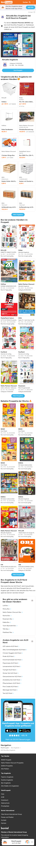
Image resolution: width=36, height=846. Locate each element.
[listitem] (9, 95)
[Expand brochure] (18, 44)
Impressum (4, 800)
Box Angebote (15, 748)
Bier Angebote (6, 783)
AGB (2, 797)
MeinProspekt (5, 748)
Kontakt (3, 820)
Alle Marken (5, 769)
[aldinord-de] (2, 17)
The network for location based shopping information (14, 836)
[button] (33, 2)
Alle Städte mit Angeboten (10, 786)
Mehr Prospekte (18, 396)
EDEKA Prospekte (7, 766)
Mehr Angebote (18, 214)
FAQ (2, 794)
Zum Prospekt (18, 70)
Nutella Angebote (7, 780)
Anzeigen (30, 12)
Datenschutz (5, 803)
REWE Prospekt (6, 760)
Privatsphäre (5, 806)
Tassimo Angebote (7, 777)
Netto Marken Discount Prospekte (12, 763)
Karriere (3, 823)
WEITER (30, 7)
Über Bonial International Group (11, 814)
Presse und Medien (7, 817)
